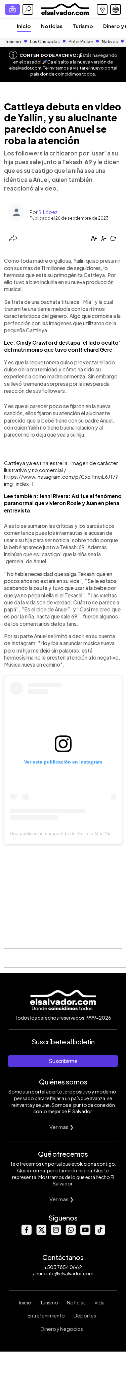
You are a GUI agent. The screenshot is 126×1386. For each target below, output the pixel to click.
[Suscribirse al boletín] (12, 9)
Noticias (51, 26)
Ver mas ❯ (61, 1127)
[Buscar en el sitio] (28, 9)
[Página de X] (41, 1233)
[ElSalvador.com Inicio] (65, 8)
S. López (47, 212)
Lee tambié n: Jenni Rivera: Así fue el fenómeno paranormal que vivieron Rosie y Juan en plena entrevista (63, 503)
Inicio (24, 26)
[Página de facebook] (26, 1233)
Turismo (83, 26)
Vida (99, 1302)
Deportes (85, 1315)
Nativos (110, 41)
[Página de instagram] (55, 1233)
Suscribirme (63, 1060)
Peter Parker (81, 41)
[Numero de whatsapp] (70, 1233)
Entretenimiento (46, 1315)
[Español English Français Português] (115, 9)
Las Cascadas (45, 41)
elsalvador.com (25, 68)
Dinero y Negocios (62, 1329)
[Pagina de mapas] (102, 9)
